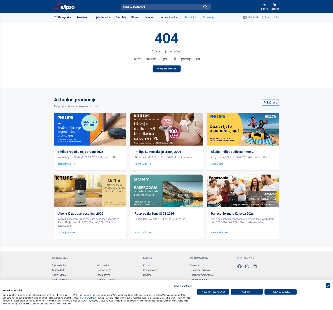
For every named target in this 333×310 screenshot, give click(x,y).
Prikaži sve (270, 102)
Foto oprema (103, 275)
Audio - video (59, 275)
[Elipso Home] (64, 6)
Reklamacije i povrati (201, 270)
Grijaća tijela (58, 270)
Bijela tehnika (59, 265)
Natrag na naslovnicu (166, 69)
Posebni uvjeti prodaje (202, 275)
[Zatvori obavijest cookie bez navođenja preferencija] (328, 285)
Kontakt (147, 265)
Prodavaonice (150, 270)
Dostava (194, 265)
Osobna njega (104, 270)
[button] (62, 17)
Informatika (103, 265)
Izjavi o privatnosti (88, 298)
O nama (147, 275)
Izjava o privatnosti (183, 286)
